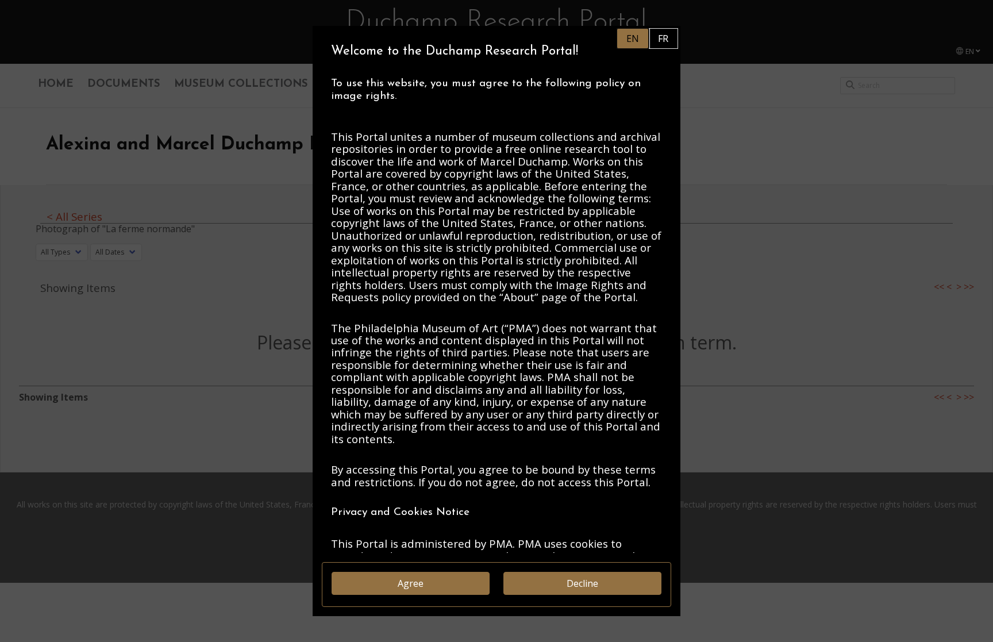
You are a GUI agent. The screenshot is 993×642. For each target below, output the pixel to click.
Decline (582, 583)
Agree (411, 583)
